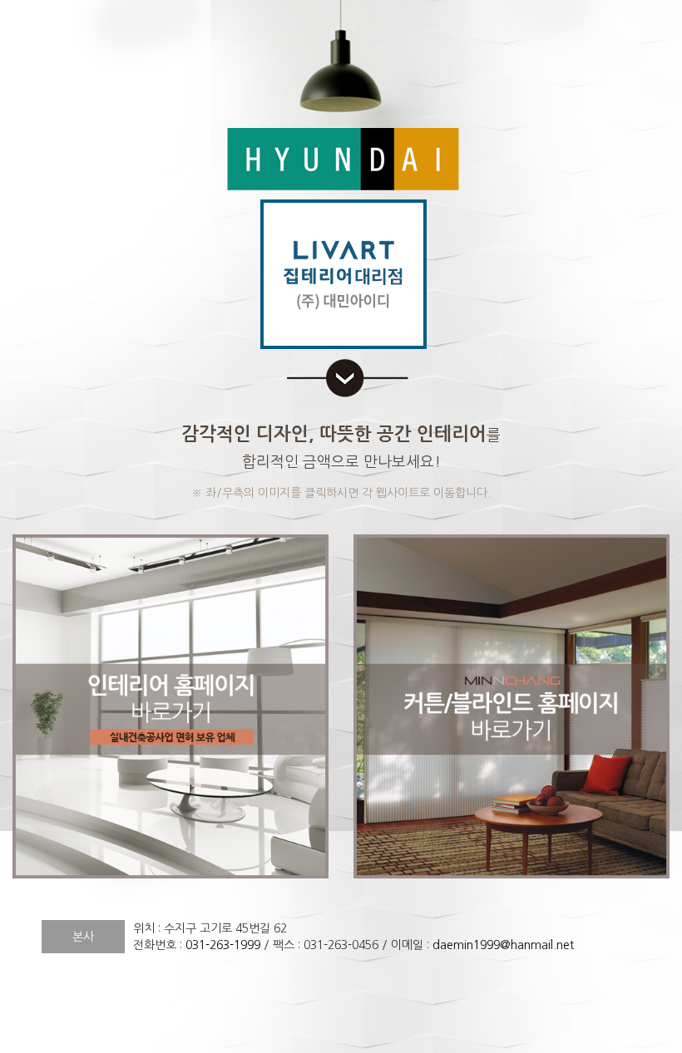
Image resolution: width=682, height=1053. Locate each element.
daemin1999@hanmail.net (503, 945)
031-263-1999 (222, 945)
